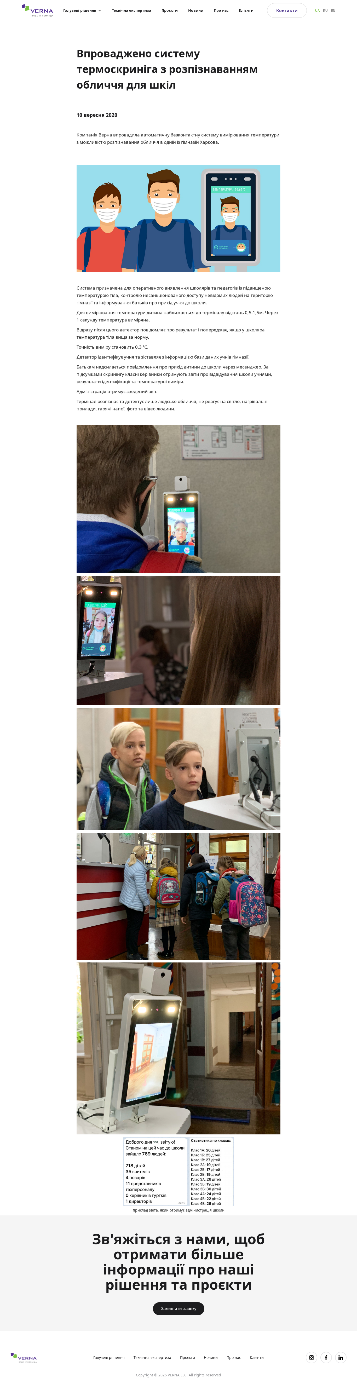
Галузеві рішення (109, 1357)
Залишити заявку (179, 1308)
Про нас (221, 10)
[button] (82, 10)
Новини (195, 10)
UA (317, 11)
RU (325, 11)
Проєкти (170, 10)
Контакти (287, 10)
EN (333, 11)
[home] (35, 10)
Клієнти (246, 10)
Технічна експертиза (131, 10)
